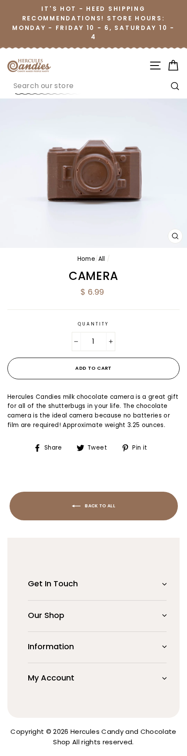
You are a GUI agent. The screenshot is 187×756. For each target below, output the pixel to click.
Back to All (99, 506)
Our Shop (46, 615)
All (101, 259)
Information (51, 646)
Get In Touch (53, 583)
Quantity (93, 324)
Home (86, 259)
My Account (51, 677)
